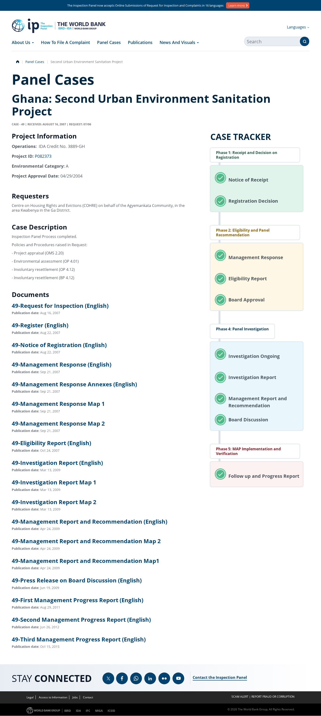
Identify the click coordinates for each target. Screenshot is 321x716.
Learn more (236, 5)
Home (17, 61)
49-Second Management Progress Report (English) (81, 620)
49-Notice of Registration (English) (59, 345)
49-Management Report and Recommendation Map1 (85, 561)
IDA (78, 711)
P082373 (43, 156)
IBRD (67, 711)
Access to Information (53, 697)
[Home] (59, 26)
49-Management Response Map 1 (58, 404)
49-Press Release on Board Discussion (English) (77, 580)
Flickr (164, 678)
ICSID (111, 711)
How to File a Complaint (65, 42)
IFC (88, 711)
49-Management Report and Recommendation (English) (89, 521)
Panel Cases (109, 42)
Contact (88, 697)
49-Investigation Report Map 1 (54, 482)
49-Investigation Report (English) (57, 463)
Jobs (75, 697)
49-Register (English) (40, 325)
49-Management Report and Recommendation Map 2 (86, 541)
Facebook (122, 678)
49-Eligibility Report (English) (51, 443)
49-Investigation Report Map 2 (54, 502)
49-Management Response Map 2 (58, 423)
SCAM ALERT (239, 697)
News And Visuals (178, 42)
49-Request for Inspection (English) (60, 305)
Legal (30, 697)
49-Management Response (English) (61, 364)
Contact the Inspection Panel (220, 677)
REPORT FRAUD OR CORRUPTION (272, 697)
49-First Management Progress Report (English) (77, 600)
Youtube (178, 678)
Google (136, 678)
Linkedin (150, 678)
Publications (140, 42)
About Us (21, 42)
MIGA (99, 711)
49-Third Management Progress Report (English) (79, 639)
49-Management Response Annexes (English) (74, 384)
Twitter (108, 678)
